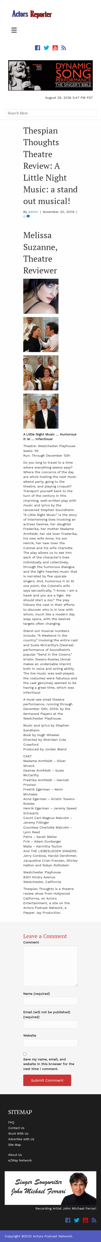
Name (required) (36, 993)
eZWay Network (20, 1160)
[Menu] (14, 30)
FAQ (11, 1122)
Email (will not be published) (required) (46, 1014)
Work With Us (18, 1133)
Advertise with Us (21, 1139)
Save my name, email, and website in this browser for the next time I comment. (48, 1064)
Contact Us (16, 1127)
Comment (31, 942)
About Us (15, 1154)
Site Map (14, 1144)
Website (29, 1035)
